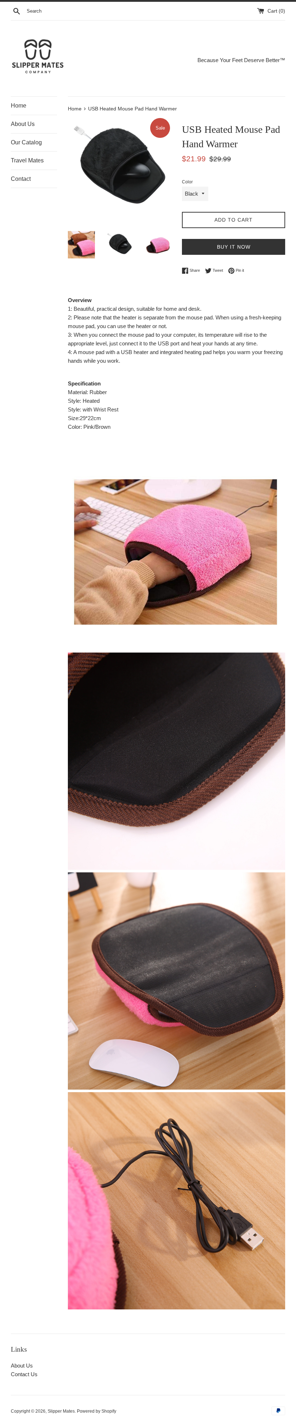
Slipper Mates (61, 1411)
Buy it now (234, 247)
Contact (21, 179)
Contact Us (24, 1374)
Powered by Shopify (96, 1411)
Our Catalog (26, 142)
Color (187, 181)
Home (18, 106)
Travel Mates (27, 160)
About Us (23, 124)
